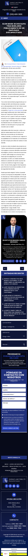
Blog (24, 466)
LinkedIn (20, 261)
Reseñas (14, 468)
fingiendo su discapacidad (15, 110)
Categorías (6, 325)
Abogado (5, 466)
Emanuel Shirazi (11, 64)
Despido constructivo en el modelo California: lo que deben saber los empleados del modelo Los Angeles (14, 281)
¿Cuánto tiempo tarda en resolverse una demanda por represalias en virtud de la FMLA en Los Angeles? (15, 313)
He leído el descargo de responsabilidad (14, 414)
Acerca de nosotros (16, 464)
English (14, 7)
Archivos (5, 335)
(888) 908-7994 (20, 526)
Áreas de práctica (15, 466)
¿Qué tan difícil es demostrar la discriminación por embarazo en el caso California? (14, 289)
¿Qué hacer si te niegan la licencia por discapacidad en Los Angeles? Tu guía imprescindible (14, 298)
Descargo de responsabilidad (10, 410)
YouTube (14, 486)
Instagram (24, 261)
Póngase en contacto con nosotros (14, 471)
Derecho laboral (16, 66)
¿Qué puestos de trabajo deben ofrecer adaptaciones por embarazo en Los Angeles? (14, 305)
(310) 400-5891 (16, 14)
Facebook (6, 486)
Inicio (6, 464)
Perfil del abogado (8, 261)
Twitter (21, 486)
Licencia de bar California (17, 261)
